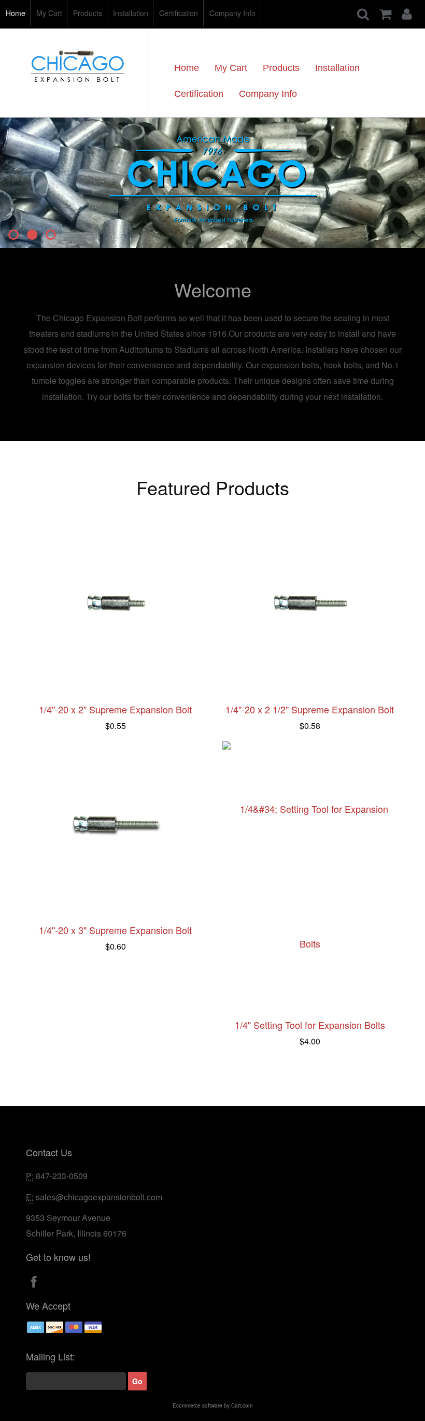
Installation (130, 13)
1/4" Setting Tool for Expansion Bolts (310, 1024)
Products (87, 13)
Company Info (232, 13)
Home (15, 13)
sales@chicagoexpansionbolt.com (99, 1197)
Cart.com (241, 1405)
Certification (178, 13)
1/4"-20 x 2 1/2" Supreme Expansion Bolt (309, 709)
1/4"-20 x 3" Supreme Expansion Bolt (115, 930)
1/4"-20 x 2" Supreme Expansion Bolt (115, 709)
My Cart (49, 13)
